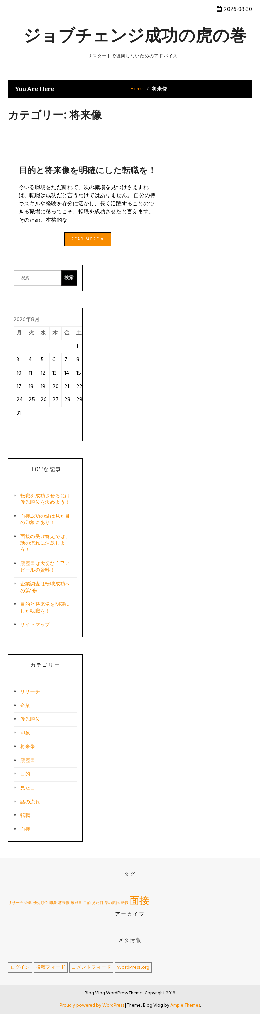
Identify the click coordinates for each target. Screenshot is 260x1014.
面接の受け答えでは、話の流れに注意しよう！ (45, 543)
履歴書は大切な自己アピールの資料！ (45, 567)
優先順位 (30, 719)
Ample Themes (185, 1005)
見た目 (27, 788)
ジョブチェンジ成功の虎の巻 (135, 35)
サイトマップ (35, 625)
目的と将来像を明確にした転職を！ (87, 170)
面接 (25, 829)
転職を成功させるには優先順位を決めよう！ (45, 499)
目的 (25, 774)
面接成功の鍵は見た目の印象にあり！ (45, 520)
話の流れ (30, 802)
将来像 (27, 747)
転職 (25, 816)
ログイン (20, 967)
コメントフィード (91, 967)
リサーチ (30, 692)
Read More (86, 239)
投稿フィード (51, 967)
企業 (25, 706)
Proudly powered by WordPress (92, 1005)
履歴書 (27, 761)
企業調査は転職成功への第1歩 (45, 587)
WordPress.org (133, 967)
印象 (25, 733)
